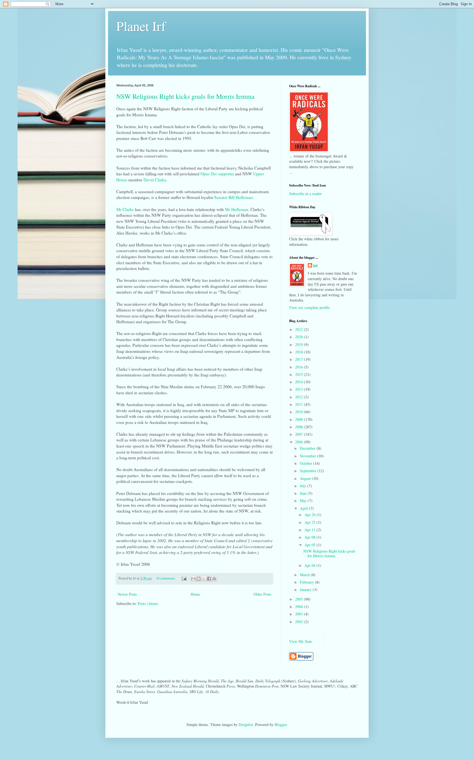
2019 (299, 344)
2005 (299, 599)
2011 (299, 404)
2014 (299, 381)
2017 (299, 359)
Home (195, 594)
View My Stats (300, 641)
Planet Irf (141, 26)
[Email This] (193, 578)
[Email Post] (183, 578)
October (306, 463)
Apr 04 (310, 565)
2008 (299, 426)
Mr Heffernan (236, 209)
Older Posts (262, 594)
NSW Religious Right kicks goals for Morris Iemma (185, 96)
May (304, 500)
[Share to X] (204, 578)
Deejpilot (246, 724)
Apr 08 (310, 537)
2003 (299, 614)
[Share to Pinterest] (214, 578)
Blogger (281, 724)
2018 (299, 351)
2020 (299, 336)
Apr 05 (310, 544)
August (306, 478)
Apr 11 (310, 529)
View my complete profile (309, 307)
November (308, 455)
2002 (299, 621)
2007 (299, 434)
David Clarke (154, 179)
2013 (299, 389)
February (307, 582)
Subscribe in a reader (305, 193)
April (304, 508)
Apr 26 (310, 514)
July (303, 485)
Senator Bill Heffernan (233, 197)
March (305, 574)
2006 (299, 441)
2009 (299, 419)
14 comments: (166, 578)
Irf (315, 266)
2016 (299, 367)
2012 (299, 396)
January (306, 589)
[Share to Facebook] (209, 578)
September (308, 470)
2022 (299, 329)
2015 (299, 374)
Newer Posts (127, 594)
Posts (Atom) (148, 603)
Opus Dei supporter (217, 173)
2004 (299, 606)
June (304, 493)
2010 (299, 411)
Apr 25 (310, 522)
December (308, 448)
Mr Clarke (125, 209)
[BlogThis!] (198, 578)
